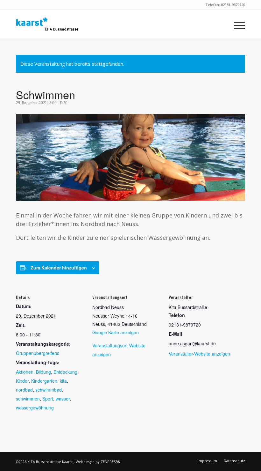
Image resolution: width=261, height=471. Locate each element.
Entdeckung (65, 372)
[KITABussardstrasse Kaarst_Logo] (47, 24)
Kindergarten (44, 381)
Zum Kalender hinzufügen (59, 267)
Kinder (22, 381)
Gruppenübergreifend (38, 353)
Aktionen (24, 372)
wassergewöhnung (35, 407)
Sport (47, 398)
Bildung (43, 372)
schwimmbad (48, 389)
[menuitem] (236, 24)
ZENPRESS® (110, 461)
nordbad (24, 389)
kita (63, 381)
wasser (63, 398)
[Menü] (236, 24)
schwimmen (28, 398)
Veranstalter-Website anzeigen (199, 353)
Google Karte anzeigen (115, 332)
